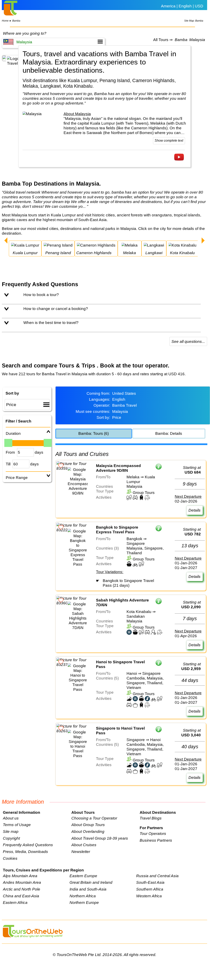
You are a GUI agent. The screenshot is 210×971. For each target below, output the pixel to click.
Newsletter (80, 851)
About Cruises (83, 844)
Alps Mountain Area (20, 875)
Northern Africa (83, 896)
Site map (10, 831)
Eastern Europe (83, 875)
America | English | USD (182, 6)
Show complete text (169, 140)
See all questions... (188, 341)
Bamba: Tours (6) (93, 433)
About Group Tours (88, 824)
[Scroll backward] (6, 241)
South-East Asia (150, 882)
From (10, 452)
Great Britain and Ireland (91, 882)
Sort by (12, 393)
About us (11, 818)
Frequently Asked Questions (28, 844)
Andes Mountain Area (22, 882)
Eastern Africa (15, 902)
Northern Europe (84, 902)
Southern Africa (149, 889)
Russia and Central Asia (157, 875)
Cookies (10, 858)
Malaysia (197, 40)
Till (8, 464)
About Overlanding (87, 831)
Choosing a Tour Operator (94, 818)
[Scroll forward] (203, 241)
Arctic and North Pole (21, 889)
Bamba (16, 20)
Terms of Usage (17, 824)
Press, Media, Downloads (25, 851)
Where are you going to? (24, 33)
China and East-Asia (21, 896)
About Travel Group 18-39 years (99, 838)
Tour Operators (153, 833)
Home (5, 20)
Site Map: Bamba (193, 20)
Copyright (11, 838)
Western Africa (149, 896)
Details (194, 510)
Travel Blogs (151, 818)
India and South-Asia (88, 889)
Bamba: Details (168, 433)
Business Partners (156, 840)
